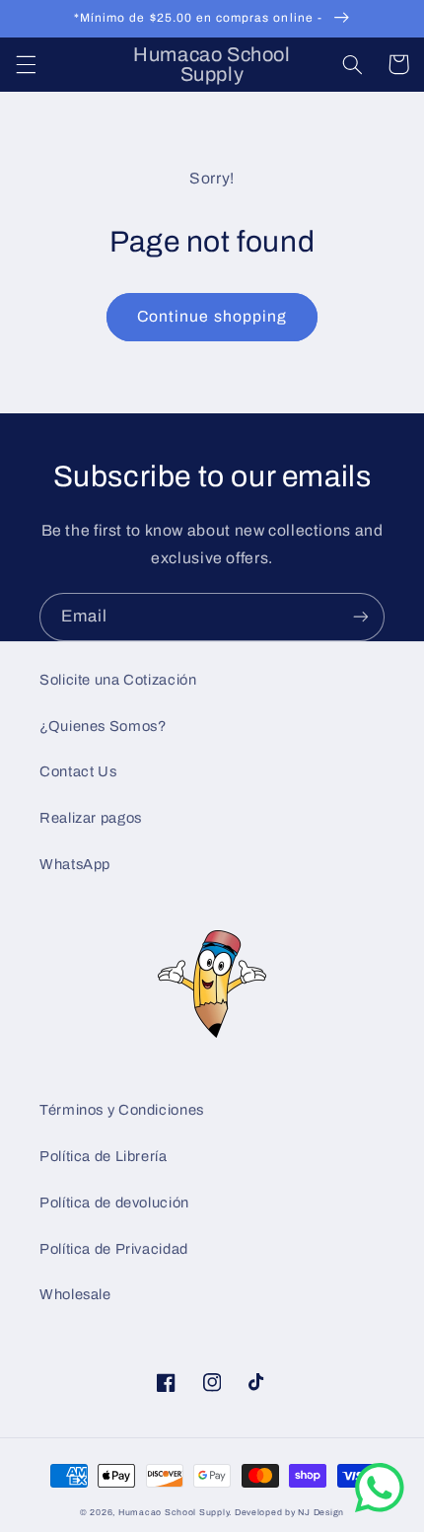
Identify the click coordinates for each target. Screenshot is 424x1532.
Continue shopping (212, 316)
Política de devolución (114, 1202)
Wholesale (75, 1294)
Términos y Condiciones (121, 1110)
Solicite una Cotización (118, 680)
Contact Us (77, 771)
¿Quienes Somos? (102, 726)
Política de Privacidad (113, 1249)
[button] (25, 64)
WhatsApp (74, 864)
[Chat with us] (379, 1507)
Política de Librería (103, 1156)
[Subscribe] (361, 617)
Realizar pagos (90, 818)
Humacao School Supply (173, 1512)
